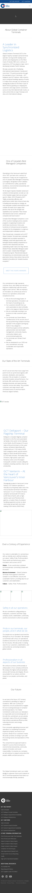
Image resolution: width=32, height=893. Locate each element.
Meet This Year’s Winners (16, 271)
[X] (2, 876)
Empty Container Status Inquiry (9, 846)
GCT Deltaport (14, 1)
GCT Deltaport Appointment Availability (11, 815)
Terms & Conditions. (21, 883)
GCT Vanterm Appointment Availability (11, 828)
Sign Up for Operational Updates (9, 859)
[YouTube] (10, 876)
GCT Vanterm (26, 1)
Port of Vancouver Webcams (8, 838)
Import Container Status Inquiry (9, 841)
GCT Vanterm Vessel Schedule (9, 825)
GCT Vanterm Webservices (8, 830)
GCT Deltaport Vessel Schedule (9, 812)
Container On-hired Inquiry (8, 848)
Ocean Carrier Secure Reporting (9, 854)
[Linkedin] (6, 876)
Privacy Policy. (10, 883)
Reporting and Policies (7, 869)
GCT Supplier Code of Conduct (9, 871)
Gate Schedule (5, 810)
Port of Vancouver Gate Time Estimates (11, 836)
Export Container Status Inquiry (9, 843)
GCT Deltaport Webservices (8, 817)
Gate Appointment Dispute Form (9, 851)
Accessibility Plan (5, 866)
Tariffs (2, 856)
